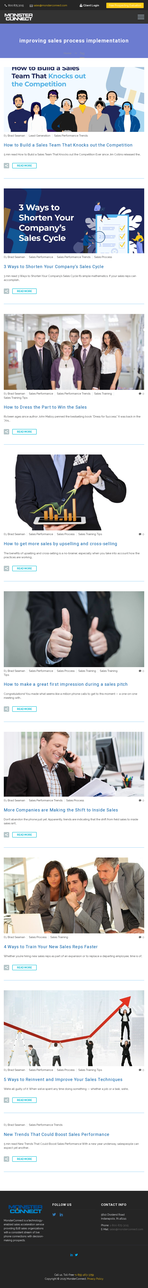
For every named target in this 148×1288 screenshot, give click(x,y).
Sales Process (103, 257)
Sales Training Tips (15, 397)
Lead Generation (39, 135)
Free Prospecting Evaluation (125, 5)
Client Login (91, 5)
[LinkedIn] (71, 1254)
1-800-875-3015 (119, 1225)
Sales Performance (41, 257)
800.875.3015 (16, 5)
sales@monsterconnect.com (50, 5)
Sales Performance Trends (71, 135)
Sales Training (103, 393)
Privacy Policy (95, 1278)
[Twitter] (76, 1254)
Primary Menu (141, 17)
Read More (24, 165)
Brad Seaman (16, 135)
